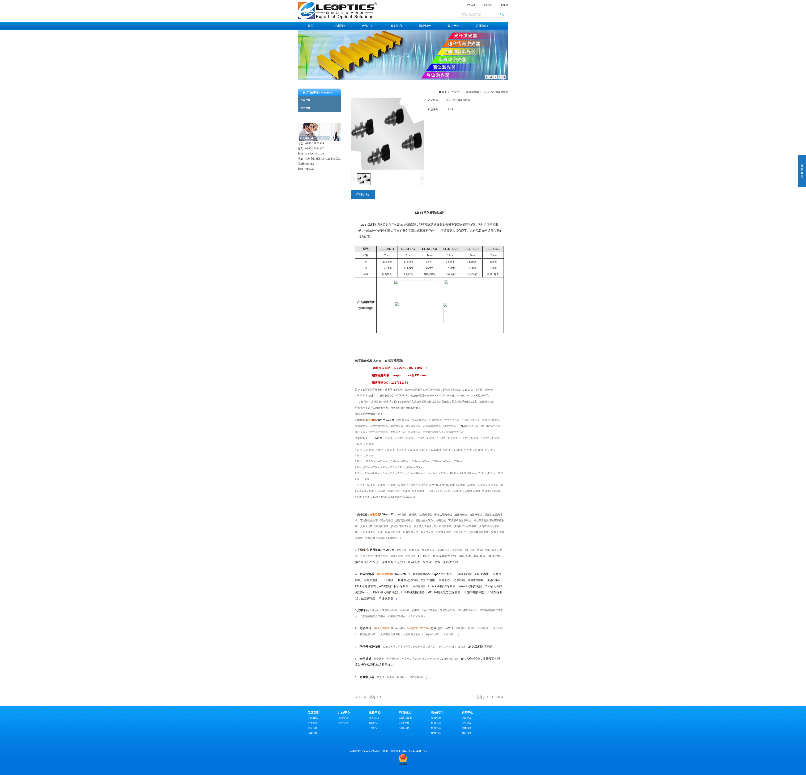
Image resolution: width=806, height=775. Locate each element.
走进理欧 (339, 25)
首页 (311, 25)
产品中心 (368, 25)
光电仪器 (305, 100)
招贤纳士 (425, 25)
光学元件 (305, 107)
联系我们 (488, 5)
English (504, 5)
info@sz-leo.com (314, 153)
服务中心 (396, 25)
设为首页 (471, 5)
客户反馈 (453, 25)
